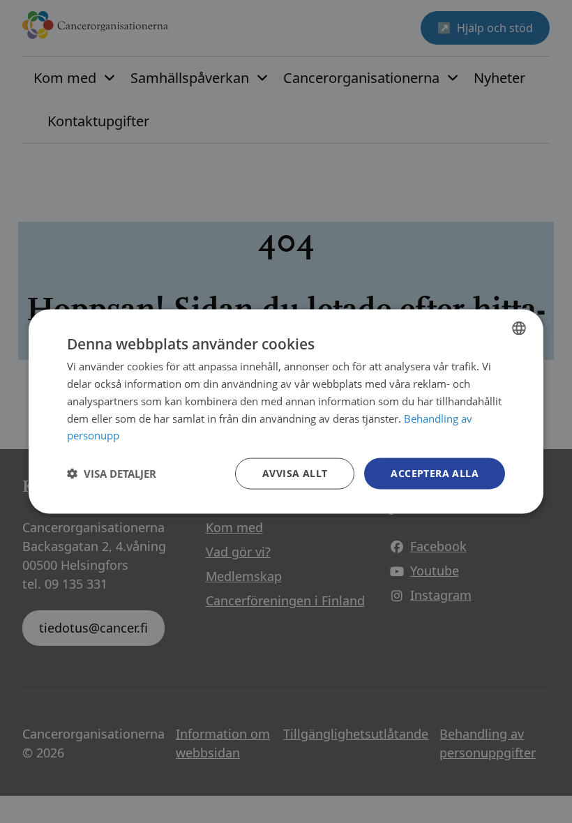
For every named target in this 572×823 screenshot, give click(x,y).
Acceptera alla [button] (435, 473)
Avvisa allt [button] (294, 473)
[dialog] (286, 412)
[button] (111, 473)
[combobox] (519, 328)
